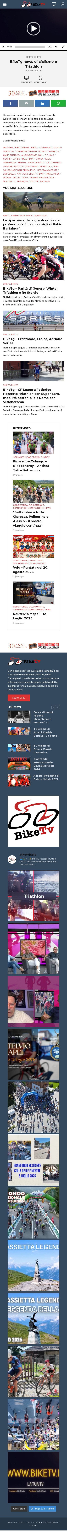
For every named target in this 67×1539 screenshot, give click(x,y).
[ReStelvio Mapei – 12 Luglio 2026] (33, 593)
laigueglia (9, 174)
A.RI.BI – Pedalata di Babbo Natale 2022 (46, 777)
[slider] (30, 47)
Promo (36, 457)
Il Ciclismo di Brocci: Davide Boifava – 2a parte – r (46, 734)
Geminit (33, 1525)
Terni (25, 177)
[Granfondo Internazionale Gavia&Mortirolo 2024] (19, 763)
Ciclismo (49, 155)
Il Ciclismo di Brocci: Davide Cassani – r (43, 749)
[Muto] (56, 47)
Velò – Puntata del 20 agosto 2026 (30, 570)
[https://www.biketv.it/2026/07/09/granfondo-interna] (33, 1213)
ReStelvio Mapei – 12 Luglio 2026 (29, 616)
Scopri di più (18, 698)
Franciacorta (36, 162)
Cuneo (16, 159)
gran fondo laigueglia (38, 166)
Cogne (6, 159)
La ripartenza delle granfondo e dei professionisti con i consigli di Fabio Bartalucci (32, 224)
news (40, 174)
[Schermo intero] (63, 47)
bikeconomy (22, 147)
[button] (33, 28)
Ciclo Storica (20, 505)
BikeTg (29, 57)
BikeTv (42, 1522)
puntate (45, 457)
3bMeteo (8, 147)
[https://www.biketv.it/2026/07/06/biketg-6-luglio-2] (33, 1371)
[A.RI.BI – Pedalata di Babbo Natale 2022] (19, 780)
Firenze (22, 162)
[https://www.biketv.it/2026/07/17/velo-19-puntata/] (33, 948)
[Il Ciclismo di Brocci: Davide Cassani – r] (19, 747)
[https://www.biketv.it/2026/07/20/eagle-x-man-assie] (33, 895)
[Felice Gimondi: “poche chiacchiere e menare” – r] (19, 717)
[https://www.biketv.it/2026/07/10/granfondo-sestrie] (33, 1160)
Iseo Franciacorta (47, 170)
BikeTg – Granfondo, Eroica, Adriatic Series (32, 341)
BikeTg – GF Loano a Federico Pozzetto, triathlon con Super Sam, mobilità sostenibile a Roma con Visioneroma (31, 396)
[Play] (3, 47)
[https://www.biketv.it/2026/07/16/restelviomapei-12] (33, 1054)
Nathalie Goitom (26, 174)
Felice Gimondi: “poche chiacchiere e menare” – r (44, 717)
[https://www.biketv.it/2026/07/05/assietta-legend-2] (33, 1318)
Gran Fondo (18, 215)
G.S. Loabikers (53, 162)
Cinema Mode (40, 82)
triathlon (22, 181)
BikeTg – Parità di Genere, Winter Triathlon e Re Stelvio (30, 291)
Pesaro (7, 177)
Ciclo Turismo (36, 505)
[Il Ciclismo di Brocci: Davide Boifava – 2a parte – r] (19, 731)
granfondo (40, 215)
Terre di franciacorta (42, 177)
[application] (33, 28)
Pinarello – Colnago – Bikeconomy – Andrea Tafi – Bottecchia (31, 466)
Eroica (39, 159)
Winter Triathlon (40, 181)
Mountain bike (36, 508)
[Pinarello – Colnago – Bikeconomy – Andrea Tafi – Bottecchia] (33, 443)
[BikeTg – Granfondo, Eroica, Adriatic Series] (33, 321)
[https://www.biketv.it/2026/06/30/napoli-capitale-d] (33, 1424)
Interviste (18, 457)
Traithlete (9, 181)
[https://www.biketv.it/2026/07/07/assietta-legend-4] (33, 1265)
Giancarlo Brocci (13, 166)
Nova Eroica (52, 174)
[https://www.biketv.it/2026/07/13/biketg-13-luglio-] (33, 1107)
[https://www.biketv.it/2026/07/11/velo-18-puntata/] (33, 1001)
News (28, 457)
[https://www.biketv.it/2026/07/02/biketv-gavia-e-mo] (33, 1477)
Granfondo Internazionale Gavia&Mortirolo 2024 (44, 764)
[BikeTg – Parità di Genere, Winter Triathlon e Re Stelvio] (33, 263)
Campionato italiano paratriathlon (22, 155)
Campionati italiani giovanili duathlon (37, 151)
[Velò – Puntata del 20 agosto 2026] (33, 546)
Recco (16, 177)
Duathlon (28, 159)
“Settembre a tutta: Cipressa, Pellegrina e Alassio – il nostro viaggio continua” (30, 518)
